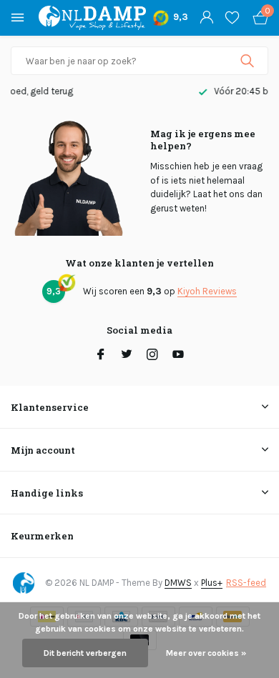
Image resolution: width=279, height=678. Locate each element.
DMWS (178, 582)
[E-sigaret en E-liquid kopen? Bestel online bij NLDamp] (92, 18)
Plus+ (211, 582)
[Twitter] (126, 355)
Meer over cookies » (206, 653)
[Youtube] (178, 355)
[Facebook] (101, 355)
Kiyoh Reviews (207, 291)
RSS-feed (246, 582)
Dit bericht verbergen (85, 653)
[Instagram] (152, 355)
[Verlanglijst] (232, 17)
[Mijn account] (206, 18)
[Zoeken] (249, 61)
